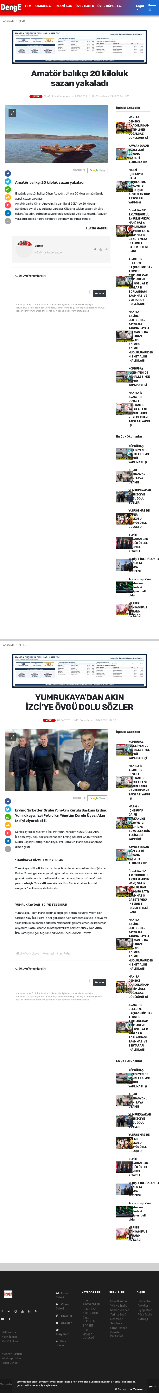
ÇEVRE (22, 21)
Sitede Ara (144, 1301)
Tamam (138, 1389)
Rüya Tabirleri (146, 1314)
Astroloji (143, 1319)
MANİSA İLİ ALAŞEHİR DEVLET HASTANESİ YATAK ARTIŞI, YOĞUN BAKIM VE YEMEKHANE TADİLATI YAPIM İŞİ (139, 409)
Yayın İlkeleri (9, 1337)
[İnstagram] (17, 1311)
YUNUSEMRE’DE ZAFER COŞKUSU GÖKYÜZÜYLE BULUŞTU (139, 519)
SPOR (86, 1330)
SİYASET (88, 1325)
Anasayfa (9, 21)
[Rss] (37, 1311)
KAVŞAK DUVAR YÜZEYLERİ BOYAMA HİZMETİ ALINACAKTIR (139, 154)
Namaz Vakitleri (119, 1310)
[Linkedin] (31, 1311)
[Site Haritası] (4, 1319)
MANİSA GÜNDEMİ (88, 1336)
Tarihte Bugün (119, 1314)
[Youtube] (24, 1311)
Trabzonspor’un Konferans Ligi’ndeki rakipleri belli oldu (139, 587)
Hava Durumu (118, 1301)
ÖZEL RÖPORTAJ (110, 6)
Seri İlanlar (116, 1323)
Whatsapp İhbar (11, 1358)
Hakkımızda (9, 1332)
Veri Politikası (10, 1341)
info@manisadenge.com (49, 252)
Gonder (99, 293)
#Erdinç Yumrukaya (27, 953)
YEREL (22, 645)
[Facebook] (3, 1311)
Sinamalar (116, 1319)
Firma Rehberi (118, 1328)
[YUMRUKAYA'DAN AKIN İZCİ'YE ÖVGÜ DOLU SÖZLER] (56, 760)
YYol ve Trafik (118, 1305)
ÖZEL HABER (84, 6)
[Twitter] (10, 1311)
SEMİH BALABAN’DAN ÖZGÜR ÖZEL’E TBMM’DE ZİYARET (138, 543)
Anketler (143, 1305)
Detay (121, 1389)
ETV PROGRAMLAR (39, 6)
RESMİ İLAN (64, 6)
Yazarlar (66, 1315)
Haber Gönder (10, 1363)
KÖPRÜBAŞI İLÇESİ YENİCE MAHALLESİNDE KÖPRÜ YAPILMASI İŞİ (139, 377)
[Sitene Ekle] (11, 1319)
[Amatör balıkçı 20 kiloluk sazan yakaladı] (56, 134)
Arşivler (66, 1323)
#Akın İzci (48, 953)
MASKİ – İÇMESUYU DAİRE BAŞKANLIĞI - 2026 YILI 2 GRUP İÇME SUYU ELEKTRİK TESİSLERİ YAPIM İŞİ (139, 186)
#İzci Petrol (64, 953)
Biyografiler (145, 1310)
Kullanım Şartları (12, 1354)
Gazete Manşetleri (116, 1334)
